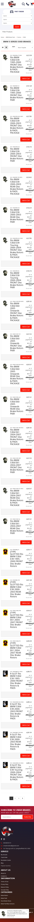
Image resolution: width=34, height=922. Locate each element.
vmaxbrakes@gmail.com (11, 846)
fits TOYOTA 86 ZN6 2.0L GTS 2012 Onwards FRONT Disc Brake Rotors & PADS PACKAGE (17, 913)
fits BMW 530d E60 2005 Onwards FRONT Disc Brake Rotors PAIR (16, 343)
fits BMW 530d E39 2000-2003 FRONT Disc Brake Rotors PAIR (16, 154)
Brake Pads (4, 898)
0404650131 (7, 843)
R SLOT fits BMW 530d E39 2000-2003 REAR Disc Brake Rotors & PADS (15, 741)
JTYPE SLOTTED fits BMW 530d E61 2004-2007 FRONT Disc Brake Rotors (16, 619)
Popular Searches (6, 866)
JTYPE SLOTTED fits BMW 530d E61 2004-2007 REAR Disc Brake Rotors (16, 650)
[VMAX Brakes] (12, 4)
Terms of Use (4, 881)
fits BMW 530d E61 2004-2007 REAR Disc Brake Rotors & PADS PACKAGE (16, 497)
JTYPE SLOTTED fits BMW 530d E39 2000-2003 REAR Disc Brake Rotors (16, 589)
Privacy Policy (4, 884)
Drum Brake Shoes (6, 901)
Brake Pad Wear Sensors (8, 904)
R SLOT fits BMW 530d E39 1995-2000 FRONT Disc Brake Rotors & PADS (16, 680)
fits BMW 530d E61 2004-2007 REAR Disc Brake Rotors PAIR (16, 527)
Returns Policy (5, 887)
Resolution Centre (6, 860)
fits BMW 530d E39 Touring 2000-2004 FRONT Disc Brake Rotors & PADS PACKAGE (16, 249)
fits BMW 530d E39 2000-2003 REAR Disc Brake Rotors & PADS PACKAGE (16, 186)
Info (30, 70)
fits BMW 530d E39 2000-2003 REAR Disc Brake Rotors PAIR (16, 215)
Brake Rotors (4, 895)
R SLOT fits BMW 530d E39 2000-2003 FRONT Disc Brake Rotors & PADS (16, 711)
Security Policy (5, 890)
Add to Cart (26, 79)
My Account (4, 854)
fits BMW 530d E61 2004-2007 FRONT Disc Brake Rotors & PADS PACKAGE (16, 437)
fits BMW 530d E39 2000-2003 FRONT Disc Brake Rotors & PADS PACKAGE (16, 125)
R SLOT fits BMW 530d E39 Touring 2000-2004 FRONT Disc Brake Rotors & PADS (16, 772)
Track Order (4, 857)
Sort (13, 46)
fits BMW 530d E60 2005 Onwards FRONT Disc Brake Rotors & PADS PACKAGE (16, 312)
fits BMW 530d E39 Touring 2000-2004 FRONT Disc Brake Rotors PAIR (16, 280)
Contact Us (4, 876)
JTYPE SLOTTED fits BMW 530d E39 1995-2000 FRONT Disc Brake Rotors (16, 558)
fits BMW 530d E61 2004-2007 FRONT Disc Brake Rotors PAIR (16, 466)
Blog (2, 863)
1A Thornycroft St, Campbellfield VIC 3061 (17, 848)
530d (24, 37)
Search (17, 27)
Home (2, 37)
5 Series (19, 37)
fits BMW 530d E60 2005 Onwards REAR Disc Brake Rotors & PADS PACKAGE (16, 375)
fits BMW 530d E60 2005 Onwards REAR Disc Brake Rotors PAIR (16, 406)
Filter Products (7, 32)
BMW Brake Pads (10, 37)
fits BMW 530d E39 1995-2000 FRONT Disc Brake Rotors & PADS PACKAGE (16, 64)
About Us (3, 873)
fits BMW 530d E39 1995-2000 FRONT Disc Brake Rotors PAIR (16, 93)
